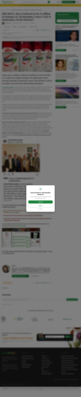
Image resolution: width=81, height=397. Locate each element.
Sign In (40, 205)
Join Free (40, 202)
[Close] (53, 187)
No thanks (40, 209)
